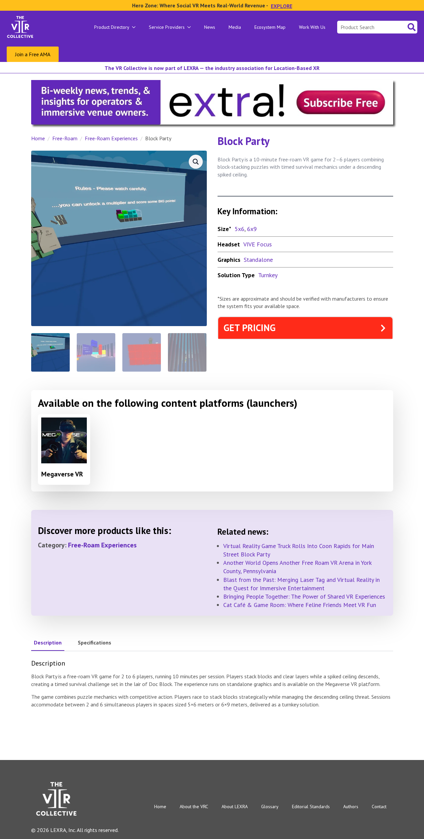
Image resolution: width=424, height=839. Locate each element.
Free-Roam (64, 138)
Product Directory (111, 27)
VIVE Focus (257, 244)
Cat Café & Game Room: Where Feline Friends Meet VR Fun (299, 605)
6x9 (252, 229)
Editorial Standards (311, 807)
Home (38, 138)
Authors (350, 807)
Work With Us (312, 27)
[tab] (47, 642)
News (209, 27)
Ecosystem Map (270, 27)
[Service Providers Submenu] (191, 27)
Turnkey (268, 275)
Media (235, 27)
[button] (196, 162)
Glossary (270, 807)
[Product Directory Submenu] (135, 27)
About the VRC (194, 807)
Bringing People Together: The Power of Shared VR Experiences (304, 596)
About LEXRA (235, 807)
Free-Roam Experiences (111, 138)
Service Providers (167, 27)
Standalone (258, 259)
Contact (379, 807)
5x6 (239, 229)
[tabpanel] (212, 683)
